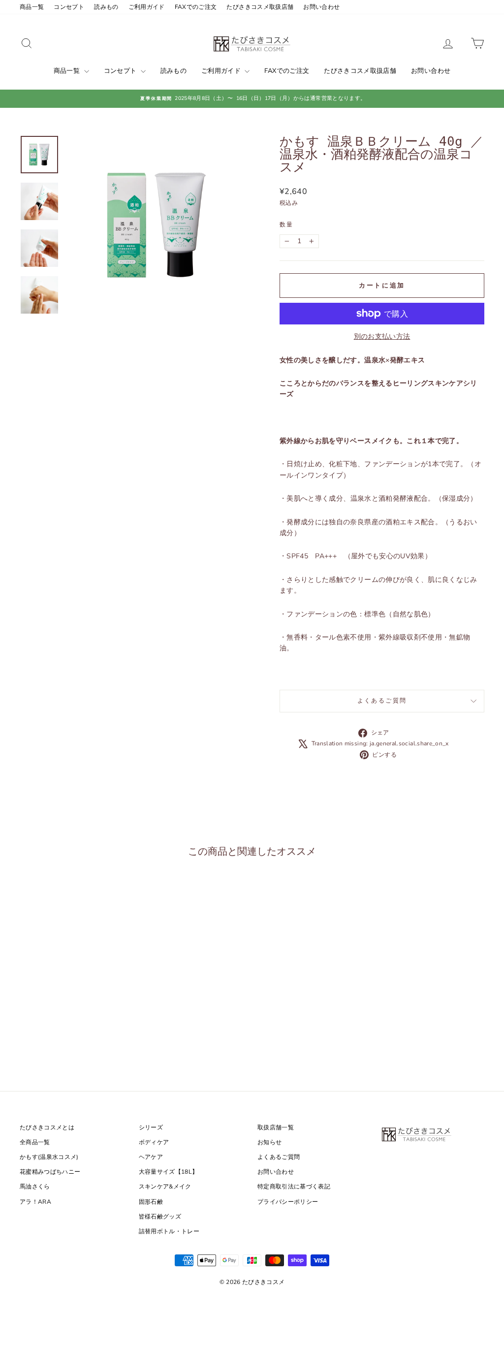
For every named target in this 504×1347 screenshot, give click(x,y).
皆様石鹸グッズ (160, 1216)
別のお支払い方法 (382, 336)
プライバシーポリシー (287, 1202)
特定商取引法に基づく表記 (293, 1186)
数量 (287, 224)
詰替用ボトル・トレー (169, 1231)
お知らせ (269, 1142)
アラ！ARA (35, 1202)
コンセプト (69, 7)
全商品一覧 (35, 1142)
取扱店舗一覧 (275, 1127)
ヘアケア (151, 1157)
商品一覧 (32, 7)
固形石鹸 (151, 1202)
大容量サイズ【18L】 (168, 1172)
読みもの (106, 7)
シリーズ (151, 1127)
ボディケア (154, 1142)
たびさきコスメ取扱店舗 (259, 7)
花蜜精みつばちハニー (50, 1172)
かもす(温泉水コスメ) (49, 1157)
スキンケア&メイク (165, 1186)
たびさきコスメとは (47, 1127)
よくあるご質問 (382, 701)
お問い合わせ (321, 7)
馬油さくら (35, 1186)
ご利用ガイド (146, 7)
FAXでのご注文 (196, 7)
